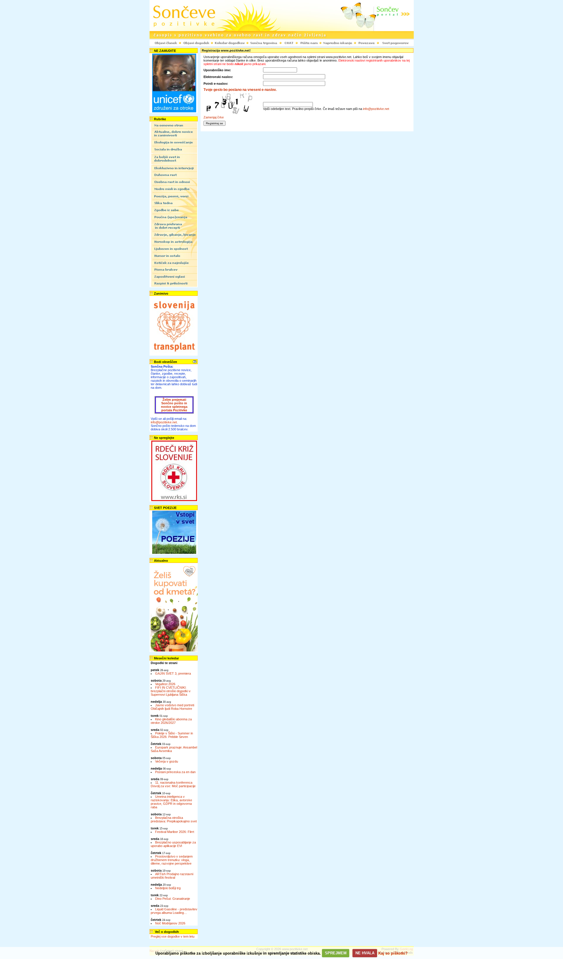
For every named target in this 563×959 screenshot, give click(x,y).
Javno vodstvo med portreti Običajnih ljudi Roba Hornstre (172, 706)
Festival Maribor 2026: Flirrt (174, 832)
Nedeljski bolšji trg (168, 888)
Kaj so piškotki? (393, 953)
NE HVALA (364, 953)
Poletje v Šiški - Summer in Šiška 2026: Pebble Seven (172, 735)
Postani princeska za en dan (175, 772)
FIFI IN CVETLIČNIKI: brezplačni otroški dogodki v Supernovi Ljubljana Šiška (171, 691)
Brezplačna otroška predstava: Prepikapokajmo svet (174, 819)
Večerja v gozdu (166, 761)
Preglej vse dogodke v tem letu (172, 936)
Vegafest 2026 (165, 684)
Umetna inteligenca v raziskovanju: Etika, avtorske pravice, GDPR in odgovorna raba (171, 802)
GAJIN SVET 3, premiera (173, 673)
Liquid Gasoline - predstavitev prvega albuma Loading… (174, 910)
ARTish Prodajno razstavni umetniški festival (172, 875)
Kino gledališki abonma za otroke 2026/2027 (171, 720)
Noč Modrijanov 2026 (170, 923)
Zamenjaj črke (214, 117)
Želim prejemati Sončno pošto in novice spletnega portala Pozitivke (174, 405)
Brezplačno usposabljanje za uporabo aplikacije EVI (173, 844)
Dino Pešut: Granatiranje (172, 898)
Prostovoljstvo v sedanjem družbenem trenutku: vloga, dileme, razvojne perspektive (172, 860)
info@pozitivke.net (164, 422)
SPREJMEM (336, 953)
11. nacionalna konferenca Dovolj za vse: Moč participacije (173, 784)
